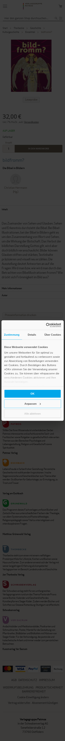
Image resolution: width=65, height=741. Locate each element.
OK (32, 393)
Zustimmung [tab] (11, 334)
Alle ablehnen (32, 413)
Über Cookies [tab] (52, 334)
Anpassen (30, 403)
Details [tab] (32, 334)
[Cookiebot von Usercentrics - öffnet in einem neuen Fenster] (46, 325)
